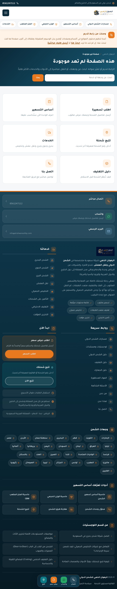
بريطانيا (31, 446)
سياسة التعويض (84, 584)
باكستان (23, 455)
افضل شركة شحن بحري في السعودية (91, 536)
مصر (9, 438)
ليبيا (45, 463)
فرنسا (106, 455)
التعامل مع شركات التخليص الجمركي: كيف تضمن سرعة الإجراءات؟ (86, 549)
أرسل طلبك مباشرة (58, 43)
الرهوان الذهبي (108, 54)
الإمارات (105, 438)
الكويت (89, 438)
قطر (75, 438)
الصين (53, 455)
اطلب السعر (29, 354)
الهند (38, 455)
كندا (67, 455)
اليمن (47, 446)
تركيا (107, 446)
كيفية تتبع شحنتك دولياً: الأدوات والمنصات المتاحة (85, 562)
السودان (62, 446)
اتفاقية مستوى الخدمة (104, 584)
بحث (38, 78)
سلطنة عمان (41, 438)
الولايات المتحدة (86, 455)
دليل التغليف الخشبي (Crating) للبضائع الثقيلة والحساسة (31, 561)
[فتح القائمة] (5, 12)
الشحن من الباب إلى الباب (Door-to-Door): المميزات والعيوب (33, 549)
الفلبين (105, 471)
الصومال (29, 463)
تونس (75, 463)
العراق (93, 446)
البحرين (60, 438)
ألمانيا (15, 446)
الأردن (23, 438)
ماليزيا (106, 463)
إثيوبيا (13, 463)
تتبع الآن (29, 381)
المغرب (90, 463)
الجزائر (59, 463)
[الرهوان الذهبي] (103, 12)
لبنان (78, 446)
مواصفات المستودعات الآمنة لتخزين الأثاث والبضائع (33, 536)
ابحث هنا (75, 43)
